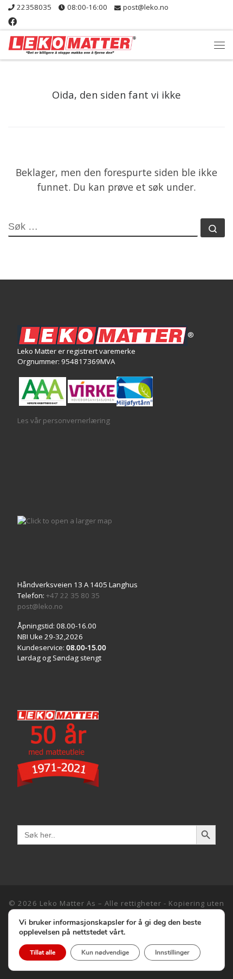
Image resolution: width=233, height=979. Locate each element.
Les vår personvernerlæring (63, 420)
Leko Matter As (68, 903)
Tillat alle (42, 952)
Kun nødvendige (105, 952)
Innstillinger (172, 952)
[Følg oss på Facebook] (12, 22)
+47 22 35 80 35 (73, 595)
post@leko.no (40, 606)
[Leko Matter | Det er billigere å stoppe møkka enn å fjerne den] (72, 43)
